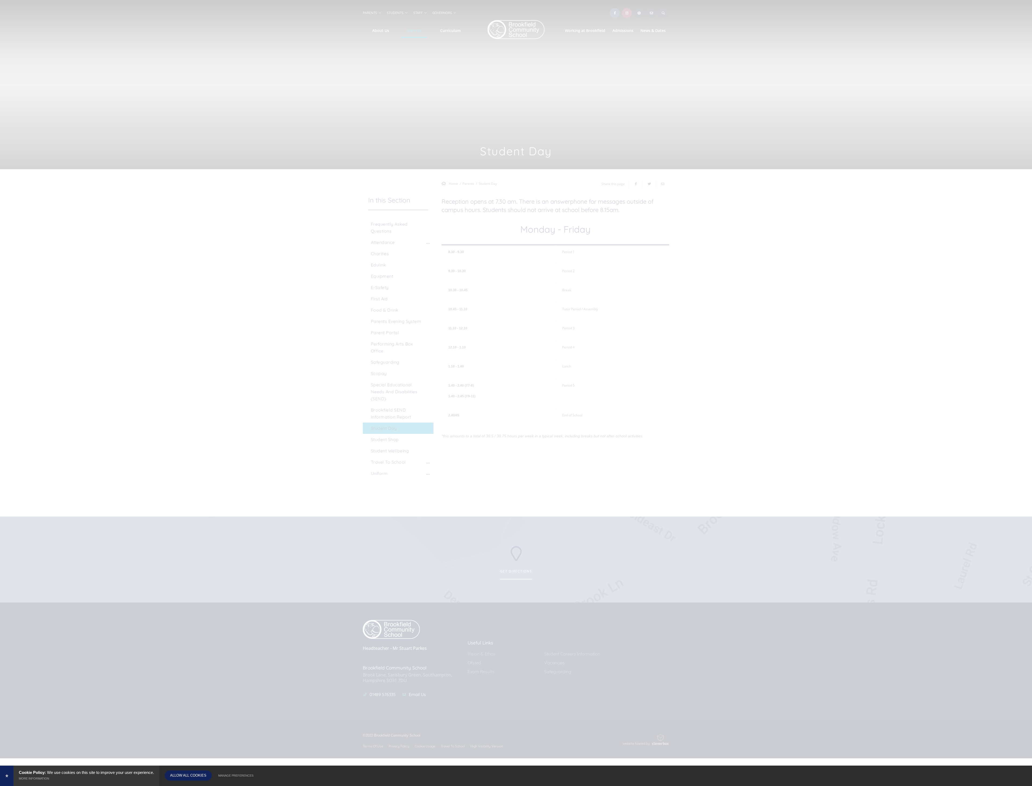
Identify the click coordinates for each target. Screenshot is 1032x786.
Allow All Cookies (188, 775)
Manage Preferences (235, 775)
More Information (34, 778)
